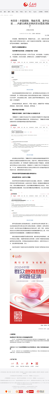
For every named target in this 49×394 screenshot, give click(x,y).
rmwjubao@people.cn (40, 378)
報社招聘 (13, 372)
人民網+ (17, 366)
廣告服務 (21, 372)
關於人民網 (9, 372)
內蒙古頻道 (6, 15)
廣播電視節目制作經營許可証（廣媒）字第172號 (40, 380)
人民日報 (12, 366)
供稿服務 (30, 372)
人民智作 (36, 366)
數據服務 (34, 372)
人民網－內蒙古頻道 (36, 33)
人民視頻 (32, 366)
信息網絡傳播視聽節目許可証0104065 (7, 382)
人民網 (1, 15)
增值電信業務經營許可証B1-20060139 (23, 380)
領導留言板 (27, 366)
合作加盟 (26, 372)
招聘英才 (17, 372)
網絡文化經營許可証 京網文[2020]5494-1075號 (23, 382)
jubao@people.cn (36, 375)
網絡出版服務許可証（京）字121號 (38, 382)
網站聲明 (38, 372)
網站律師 (42, 372)
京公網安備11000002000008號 (26, 384)
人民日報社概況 (3, 372)
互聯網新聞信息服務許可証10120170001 (7, 380)
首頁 (1, 11)
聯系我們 (24, 373)
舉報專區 (46, 11)
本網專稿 (11, 15)
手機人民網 (22, 366)
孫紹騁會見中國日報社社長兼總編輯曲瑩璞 (21, 337)
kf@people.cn (13, 378)
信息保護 (46, 372)
